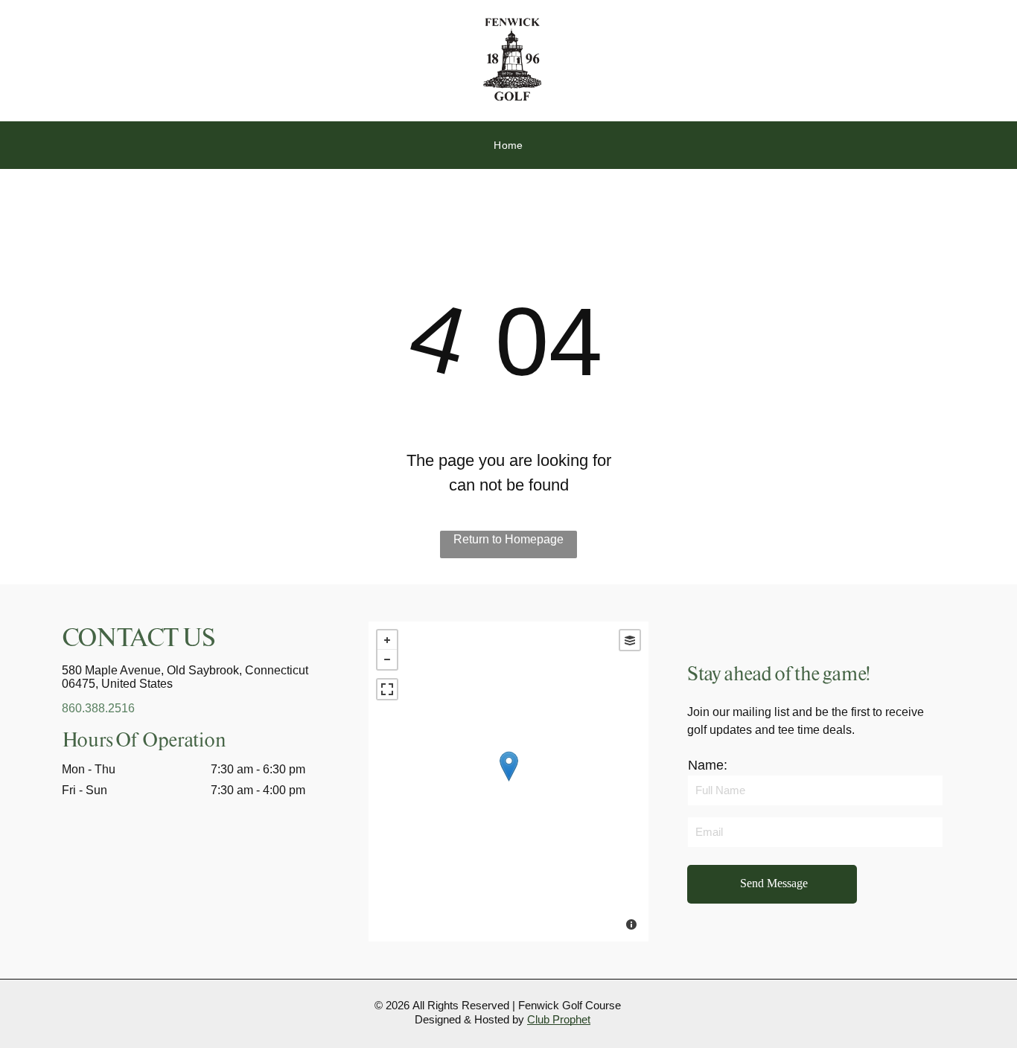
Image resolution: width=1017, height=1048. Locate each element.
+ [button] (387, 640)
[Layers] (630, 640)
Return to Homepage (508, 539)
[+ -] (508, 782)
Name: (707, 765)
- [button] (387, 659)
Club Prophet (558, 1019)
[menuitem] (508, 145)
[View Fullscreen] (387, 689)
